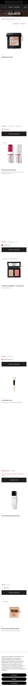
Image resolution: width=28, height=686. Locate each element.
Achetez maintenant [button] (14, 133)
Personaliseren (14, 683)
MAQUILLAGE (8, 19)
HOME (3, 19)
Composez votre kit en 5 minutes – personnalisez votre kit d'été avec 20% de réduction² (14, 2)
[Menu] (2, 7)
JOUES (12, 19)
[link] (25, 7)
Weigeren (14, 679)
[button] (2, 7)
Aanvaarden (14, 675)
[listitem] (14, 82)
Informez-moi (14, 480)
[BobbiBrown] (14, 7)
